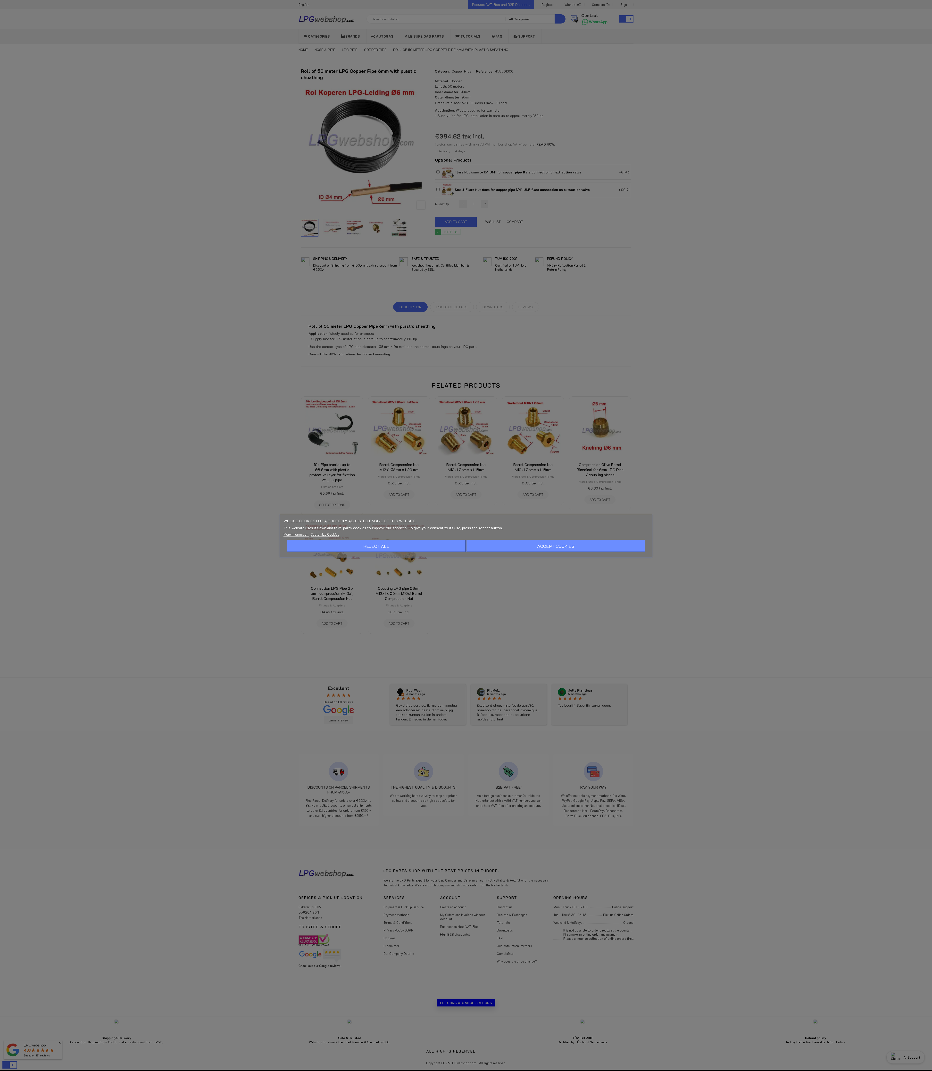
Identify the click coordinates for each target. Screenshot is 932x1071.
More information (296, 534)
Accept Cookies (555, 546)
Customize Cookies (325, 534)
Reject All (376, 546)
